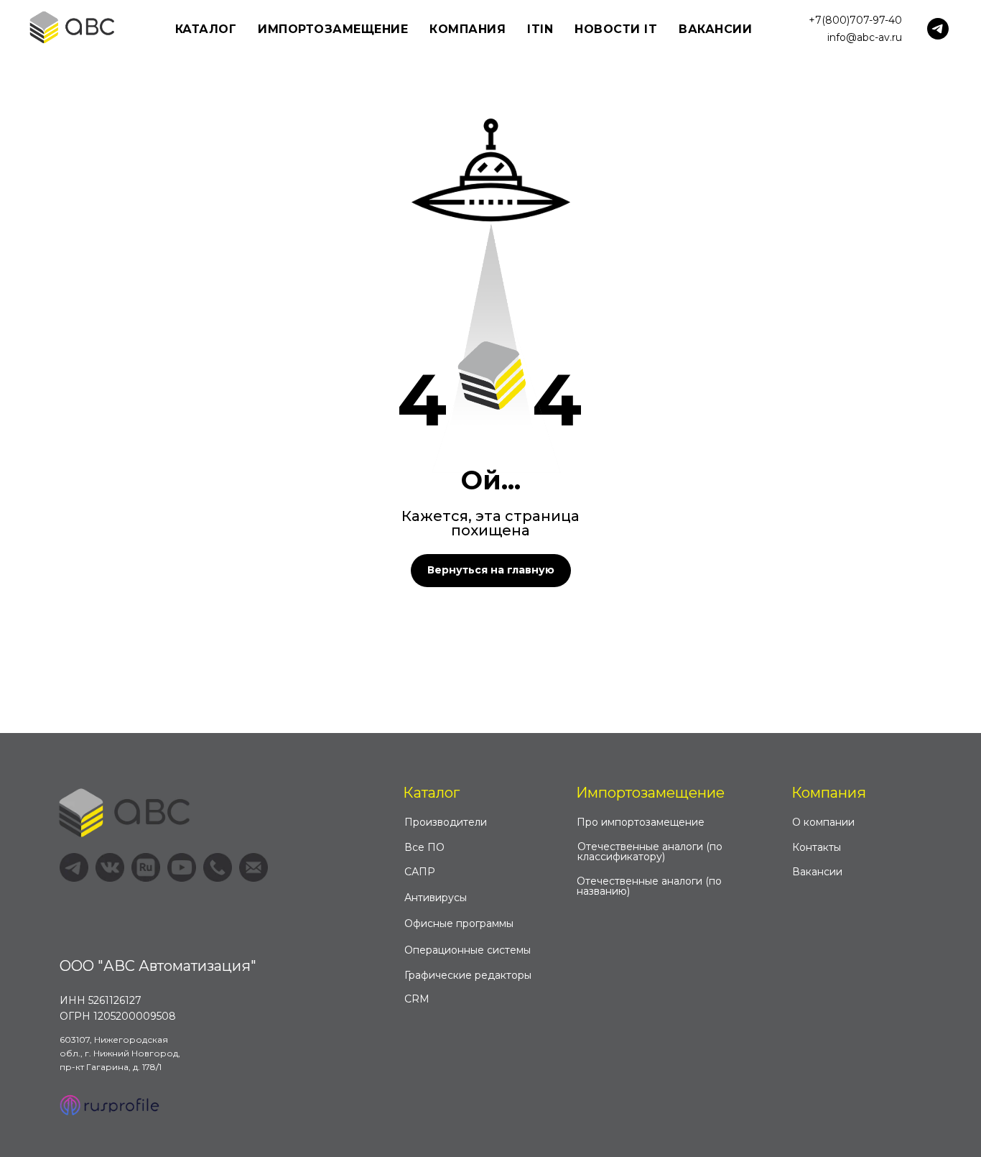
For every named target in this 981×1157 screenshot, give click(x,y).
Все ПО (424, 847)
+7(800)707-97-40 (855, 20)
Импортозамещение (650, 792)
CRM (416, 998)
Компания (828, 792)
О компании (823, 822)
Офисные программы (458, 923)
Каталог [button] (206, 29)
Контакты (816, 847)
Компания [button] (467, 29)
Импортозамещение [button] (333, 29)
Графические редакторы (467, 975)
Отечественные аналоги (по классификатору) (649, 851)
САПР (419, 871)
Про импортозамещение (641, 822)
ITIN (540, 29)
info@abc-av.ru (864, 37)
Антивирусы (435, 897)
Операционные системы (467, 950)
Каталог (431, 792)
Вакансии (715, 29)
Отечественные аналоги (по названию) (649, 886)
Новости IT (616, 29)
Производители (445, 822)
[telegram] (938, 29)
